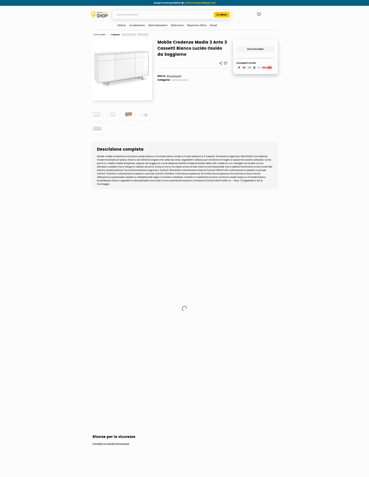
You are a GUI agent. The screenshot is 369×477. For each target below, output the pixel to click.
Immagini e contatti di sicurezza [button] (111, 213)
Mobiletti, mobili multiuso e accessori (120, 235)
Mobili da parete (164, 235)
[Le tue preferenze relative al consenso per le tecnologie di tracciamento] (364, 472)
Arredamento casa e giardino (135, 34)
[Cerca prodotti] (222, 15)
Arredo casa (156, 34)
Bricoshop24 (174, 76)
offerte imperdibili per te (200, 2)
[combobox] (171, 14)
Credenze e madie (174, 34)
